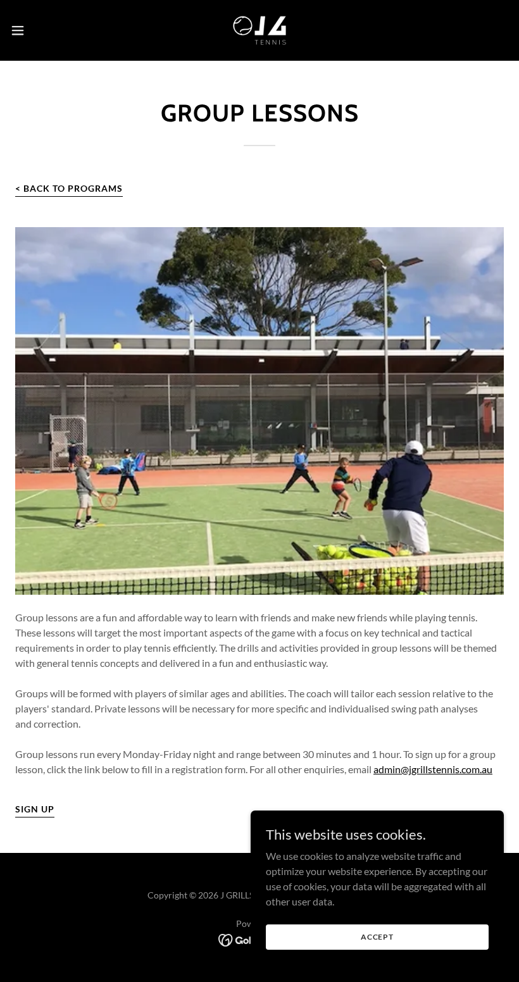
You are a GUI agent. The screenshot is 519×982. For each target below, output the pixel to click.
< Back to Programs (69, 188)
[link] (259, 30)
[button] (43, 30)
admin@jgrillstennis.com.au (432, 769)
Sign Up (34, 809)
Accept (377, 937)
